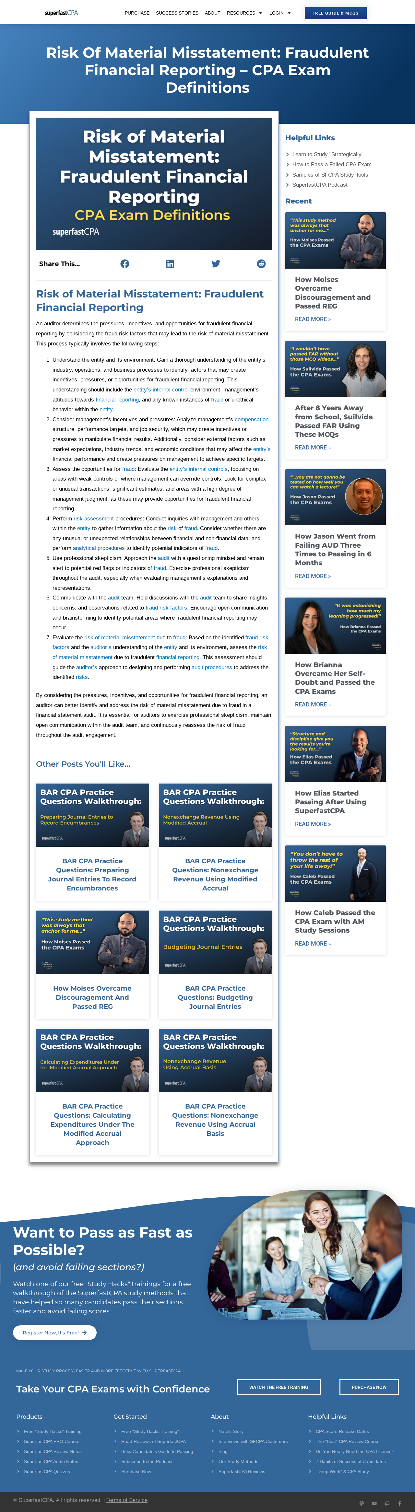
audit (164, 558)
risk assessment (94, 519)
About (212, 13)
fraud (217, 400)
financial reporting (117, 400)
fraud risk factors (166, 608)
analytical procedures (99, 548)
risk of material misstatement (119, 637)
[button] (124, 263)
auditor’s (101, 647)
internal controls (208, 469)
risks (82, 677)
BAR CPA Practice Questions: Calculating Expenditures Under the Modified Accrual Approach (93, 1124)
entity (106, 409)
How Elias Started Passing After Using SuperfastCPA (331, 802)
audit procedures (212, 667)
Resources (241, 13)
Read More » (313, 319)
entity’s (142, 390)
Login (276, 13)
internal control (171, 390)
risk (172, 528)
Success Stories (177, 13)
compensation (251, 419)
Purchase (137, 13)
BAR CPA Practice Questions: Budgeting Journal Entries (215, 997)
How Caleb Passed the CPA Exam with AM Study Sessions (335, 922)
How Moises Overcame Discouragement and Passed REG (92, 997)
